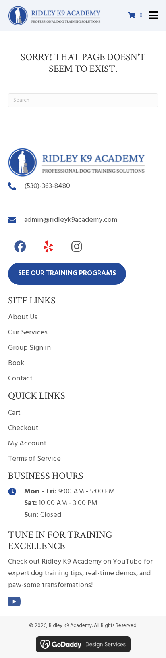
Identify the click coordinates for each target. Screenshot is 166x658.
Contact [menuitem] (20, 378)
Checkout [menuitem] (23, 428)
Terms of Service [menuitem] (34, 459)
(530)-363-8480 (47, 186)
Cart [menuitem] (14, 413)
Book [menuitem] (16, 363)
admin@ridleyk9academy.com (70, 220)
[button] (20, 246)
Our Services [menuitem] (28, 332)
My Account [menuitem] (27, 443)
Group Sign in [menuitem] (29, 348)
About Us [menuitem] (22, 317)
